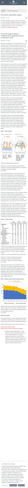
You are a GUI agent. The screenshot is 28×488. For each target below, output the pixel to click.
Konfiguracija (5, 485)
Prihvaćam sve (13, 485)
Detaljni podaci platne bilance (8, 327)
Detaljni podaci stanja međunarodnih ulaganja (12, 328)
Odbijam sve (21, 485)
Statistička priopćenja (12, 27)
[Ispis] (26, 18)
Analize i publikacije (12, 10)
